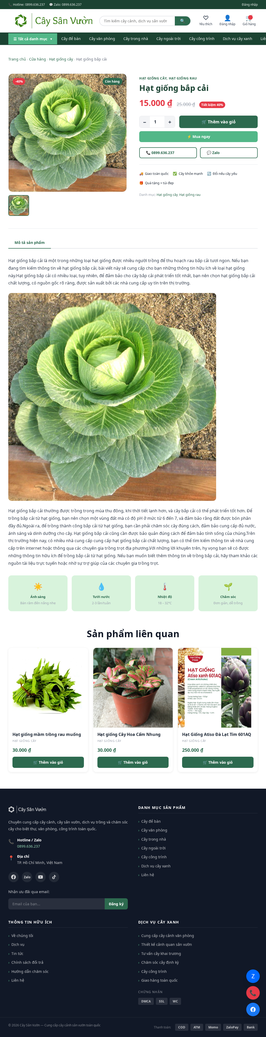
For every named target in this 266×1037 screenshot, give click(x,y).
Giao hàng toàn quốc (159, 980)
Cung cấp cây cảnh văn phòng (167, 935)
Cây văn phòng (102, 38)
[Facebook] (13, 877)
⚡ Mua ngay (198, 136)
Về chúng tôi (22, 935)
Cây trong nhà (135, 38)
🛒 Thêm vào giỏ (219, 122)
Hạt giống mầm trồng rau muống (46, 734)
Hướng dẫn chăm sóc (30, 971)
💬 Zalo (213, 152)
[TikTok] (54, 877)
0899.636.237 (35, 4)
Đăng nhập (250, 4)
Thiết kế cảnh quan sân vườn (166, 944)
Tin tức (17, 953)
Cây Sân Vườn (30, 1025)
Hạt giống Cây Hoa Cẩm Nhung (129, 734)
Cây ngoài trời (168, 38)
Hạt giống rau (183, 78)
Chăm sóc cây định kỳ (160, 962)
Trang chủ (17, 59)
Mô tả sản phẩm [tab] (30, 242)
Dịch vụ (17, 944)
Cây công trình (202, 38)
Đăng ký (116, 903)
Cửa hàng (37, 59)
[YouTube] (40, 877)
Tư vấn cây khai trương (161, 953)
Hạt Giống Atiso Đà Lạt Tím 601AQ (216, 734)
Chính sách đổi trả (27, 962)
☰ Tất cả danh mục (33, 38)
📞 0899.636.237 (160, 152)
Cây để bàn (71, 38)
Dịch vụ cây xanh (237, 38)
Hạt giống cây (61, 59)
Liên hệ (147, 874)
